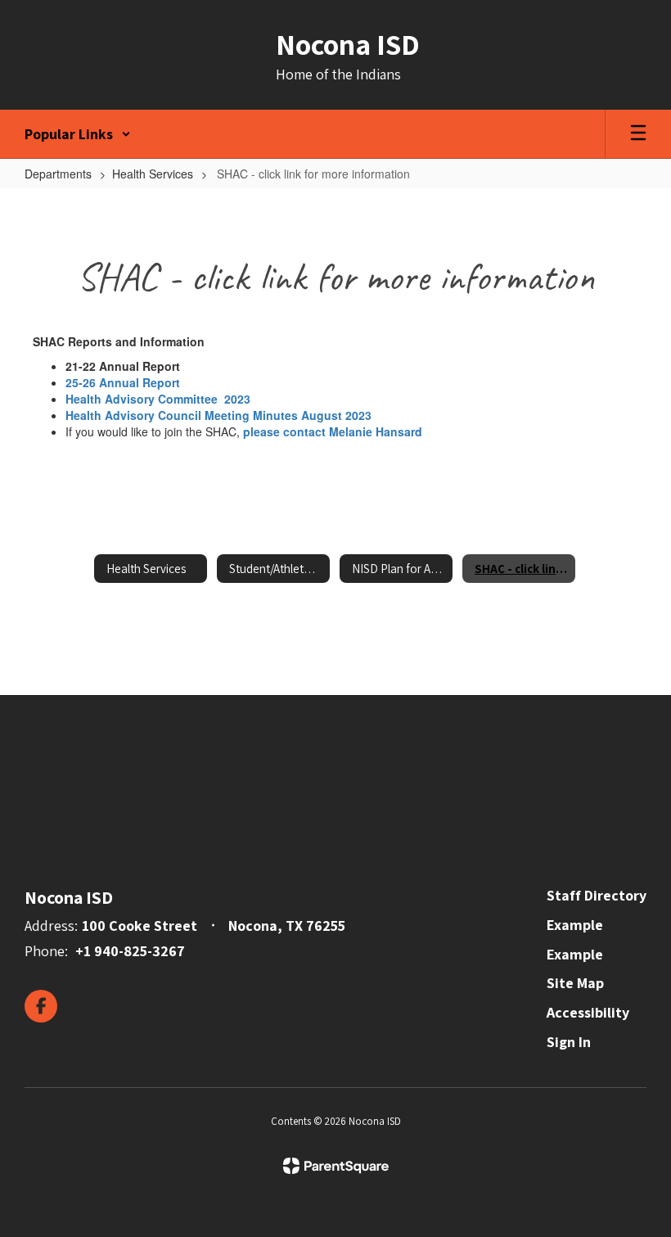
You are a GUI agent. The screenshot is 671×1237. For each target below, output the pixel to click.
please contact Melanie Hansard (332, 431)
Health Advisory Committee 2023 (157, 399)
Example (575, 924)
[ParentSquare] (336, 1165)
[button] (77, 134)
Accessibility (588, 1012)
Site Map (575, 982)
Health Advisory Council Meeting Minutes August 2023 (218, 415)
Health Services (152, 173)
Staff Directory (596, 895)
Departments (58, 173)
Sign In (569, 1041)
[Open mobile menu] (638, 134)
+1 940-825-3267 (130, 950)
